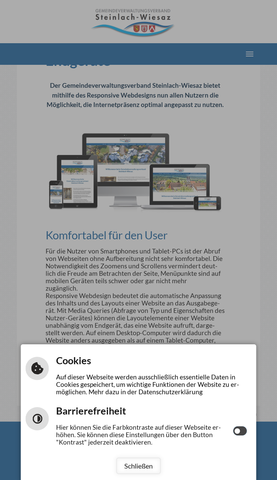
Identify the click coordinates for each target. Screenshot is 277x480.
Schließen (138, 466)
